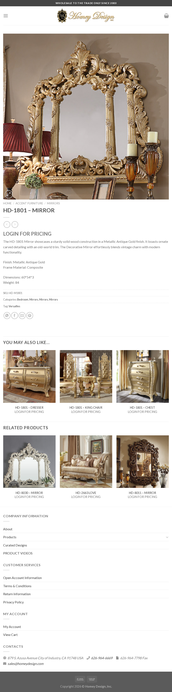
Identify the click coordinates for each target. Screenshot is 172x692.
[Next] (168, 471)
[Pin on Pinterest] (29, 315)
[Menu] (5, 16)
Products (9, 537)
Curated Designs (15, 545)
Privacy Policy (13, 602)
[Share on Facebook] (14, 315)
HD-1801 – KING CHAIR (86, 407)
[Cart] (166, 15)
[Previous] (3, 471)
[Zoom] (9, 194)
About (7, 529)
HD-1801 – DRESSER (29, 407)
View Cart (10, 635)
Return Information (17, 594)
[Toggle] (167, 537)
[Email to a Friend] (22, 315)
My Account (12, 627)
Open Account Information (22, 578)
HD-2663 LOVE (86, 493)
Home (7, 203)
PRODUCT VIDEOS (18, 553)
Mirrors (53, 203)
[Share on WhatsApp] (7, 315)
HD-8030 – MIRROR (29, 493)
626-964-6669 (101, 658)
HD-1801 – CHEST (142, 407)
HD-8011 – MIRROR (142, 493)
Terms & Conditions (17, 586)
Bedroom (22, 299)
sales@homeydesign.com (25, 664)
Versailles (14, 306)
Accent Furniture (29, 203)
